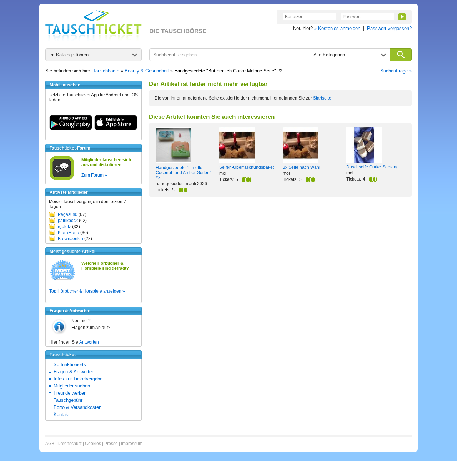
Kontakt (62, 414)
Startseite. (322, 98)
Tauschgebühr (68, 400)
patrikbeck (68, 220)
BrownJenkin (70, 238)
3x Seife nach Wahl (301, 167)
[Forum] (61, 179)
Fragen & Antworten (74, 371)
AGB (49, 443)
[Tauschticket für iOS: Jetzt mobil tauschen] (115, 128)
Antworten (89, 342)
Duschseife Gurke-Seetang (372, 166)
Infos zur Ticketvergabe (78, 378)
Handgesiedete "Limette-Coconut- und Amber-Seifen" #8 (183, 172)
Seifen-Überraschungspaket (246, 167)
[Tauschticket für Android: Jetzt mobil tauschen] (70, 128)
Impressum (131, 443)
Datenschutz (69, 443)
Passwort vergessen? (389, 28)
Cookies (93, 443)
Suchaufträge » (396, 71)
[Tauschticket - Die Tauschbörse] (93, 26)
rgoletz (64, 226)
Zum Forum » (94, 175)
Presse (111, 443)
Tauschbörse (106, 71)
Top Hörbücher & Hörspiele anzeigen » (87, 291)
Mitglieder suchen (72, 386)
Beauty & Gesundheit (147, 71)
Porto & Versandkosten (77, 407)
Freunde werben (70, 393)
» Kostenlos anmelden (337, 28)
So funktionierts (70, 364)
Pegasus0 (67, 214)
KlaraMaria (68, 232)
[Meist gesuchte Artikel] (62, 280)
